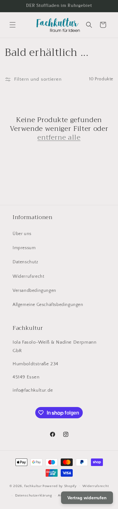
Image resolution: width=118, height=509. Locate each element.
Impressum (24, 247)
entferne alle (59, 137)
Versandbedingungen (34, 290)
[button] (13, 25)
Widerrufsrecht (28, 276)
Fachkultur (33, 486)
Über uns (22, 233)
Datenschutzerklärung (33, 495)
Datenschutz (25, 262)
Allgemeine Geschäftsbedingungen (48, 304)
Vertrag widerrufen (87, 497)
